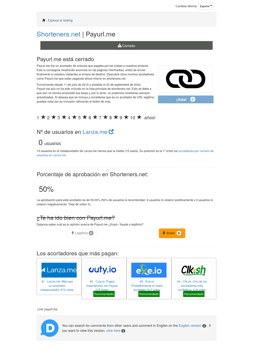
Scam (172, 233)
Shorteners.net (58, 33)
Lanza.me (96, 132)
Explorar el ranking (60, 20)
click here (115, 330)
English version (192, 325)
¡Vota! (185, 99)
